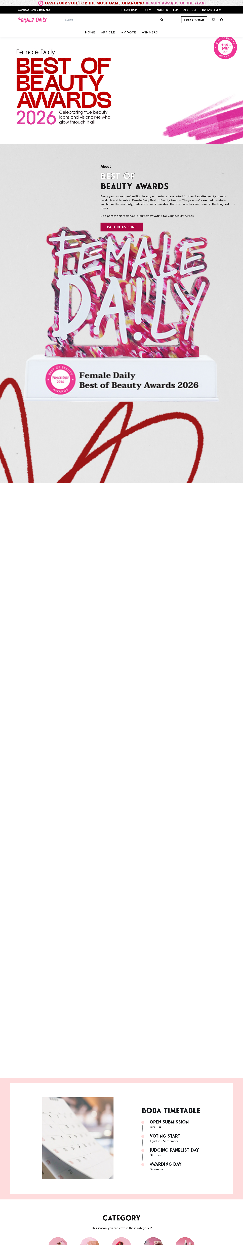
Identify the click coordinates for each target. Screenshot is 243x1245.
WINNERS (150, 32)
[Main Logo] (32, 20)
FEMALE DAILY (130, 10)
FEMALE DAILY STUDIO (184, 10)
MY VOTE (128, 32)
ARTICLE (108, 32)
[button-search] (161, 20)
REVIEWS (147, 10)
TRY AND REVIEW (211, 10)
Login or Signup (194, 20)
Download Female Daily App (33, 10)
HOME (90, 32)
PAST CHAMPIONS (122, 227)
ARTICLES (162, 10)
